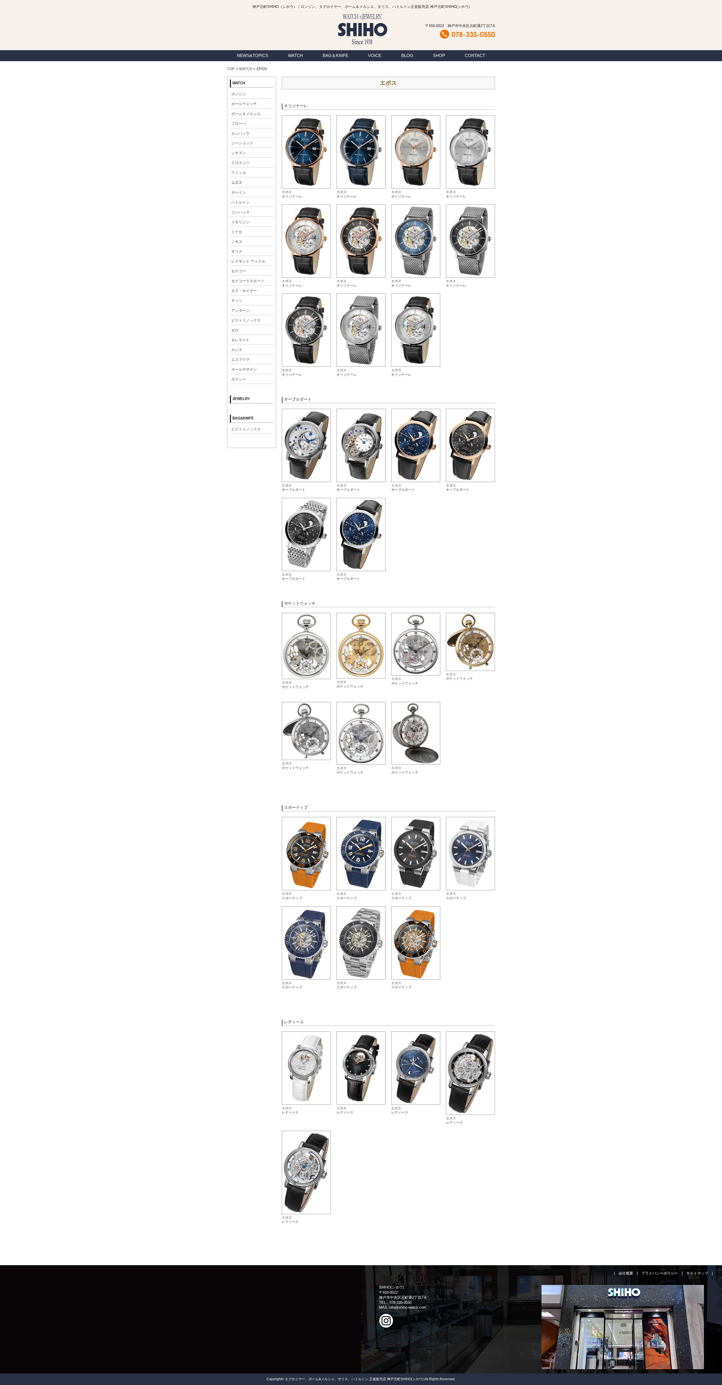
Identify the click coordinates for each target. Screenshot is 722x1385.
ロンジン (238, 94)
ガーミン (238, 192)
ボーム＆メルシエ (246, 114)
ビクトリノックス (246, 320)
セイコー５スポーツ (247, 281)
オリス (236, 251)
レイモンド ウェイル (248, 261)
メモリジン (240, 222)
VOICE (374, 55)
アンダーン (240, 310)
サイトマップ (697, 1273)
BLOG (407, 55)
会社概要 (625, 1273)
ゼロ (235, 330)
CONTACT (475, 55)
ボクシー (238, 379)
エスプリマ (240, 359)
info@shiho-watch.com (407, 1307)
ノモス (236, 242)
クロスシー (240, 163)
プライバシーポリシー (659, 1273)
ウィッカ (238, 173)
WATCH (295, 55)
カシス (236, 350)
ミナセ (236, 232)
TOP (231, 69)
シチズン (238, 153)
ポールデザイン (244, 369)
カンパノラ (240, 133)
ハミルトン (240, 202)
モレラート (240, 340)
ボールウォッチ (244, 104)
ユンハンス (240, 212)
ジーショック (242, 143)
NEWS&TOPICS (252, 55)
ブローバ (238, 124)
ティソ (236, 301)
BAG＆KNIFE (335, 55)
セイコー (238, 271)
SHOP (439, 55)
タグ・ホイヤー (244, 291)
